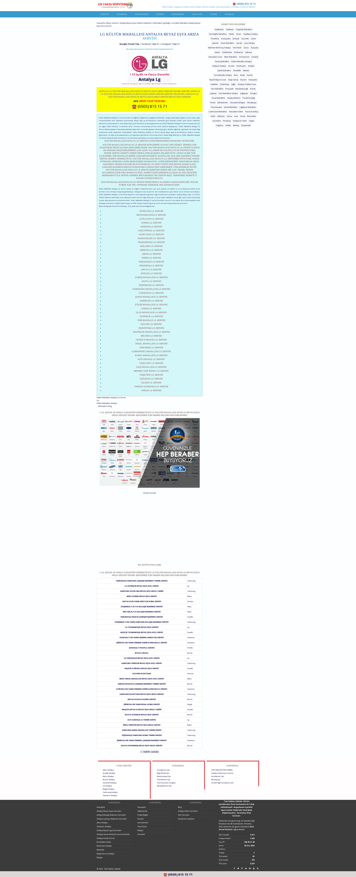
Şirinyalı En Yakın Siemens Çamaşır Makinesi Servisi (141, 740)
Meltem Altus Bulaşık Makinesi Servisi (142, 611)
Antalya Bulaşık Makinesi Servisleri (111, 815)
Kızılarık (255, 57)
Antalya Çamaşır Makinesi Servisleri (112, 819)
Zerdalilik (237, 70)
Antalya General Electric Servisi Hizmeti (113, 834)
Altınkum (221, 116)
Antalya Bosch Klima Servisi (142, 699)
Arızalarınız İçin (163, 770)
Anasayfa (104, 14)
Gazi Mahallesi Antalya (228, 93)
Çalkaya (248, 52)
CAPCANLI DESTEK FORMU (222, 770)
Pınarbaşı (227, 120)
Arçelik (190, 617)
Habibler (214, 84)
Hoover (190, 673)
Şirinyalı (236, 38)
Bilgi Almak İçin (163, 773)
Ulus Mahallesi (217, 88)
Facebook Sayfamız (247, 7)
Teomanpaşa (216, 107)
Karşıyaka (253, 79)
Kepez (217, 52)
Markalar (100, 849)
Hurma (250, 75)
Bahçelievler (222, 102)
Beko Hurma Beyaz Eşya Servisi (142, 596)
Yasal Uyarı (197, 14)
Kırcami (231, 66)
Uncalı (242, 116)
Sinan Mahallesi (227, 43)
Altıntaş (236, 125)
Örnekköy (215, 38)
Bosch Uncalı (141, 653)
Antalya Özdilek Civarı (247, 84)
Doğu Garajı (233, 79)
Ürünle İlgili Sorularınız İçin (222, 782)
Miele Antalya (167, 7)
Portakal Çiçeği (249, 98)
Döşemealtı (246, 125)
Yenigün (253, 93)
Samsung (191, 581)
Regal (189, 704)
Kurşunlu (254, 47)
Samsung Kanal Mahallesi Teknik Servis (141, 730)
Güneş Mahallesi (222, 61)
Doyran (243, 79)
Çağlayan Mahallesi (247, 107)
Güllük (228, 125)
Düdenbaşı (224, 84)
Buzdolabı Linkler (104, 842)
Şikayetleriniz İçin (164, 786)
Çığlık (233, 84)
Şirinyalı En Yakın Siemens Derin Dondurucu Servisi (141, 642)
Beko (189, 596)
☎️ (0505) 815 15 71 (149, 106)
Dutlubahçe (227, 52)
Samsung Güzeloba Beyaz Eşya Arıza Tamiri (141, 591)
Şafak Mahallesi (224, 70)
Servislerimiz (178, 14)
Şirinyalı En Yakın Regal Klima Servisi (142, 704)
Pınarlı (212, 102)
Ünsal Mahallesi (218, 98)
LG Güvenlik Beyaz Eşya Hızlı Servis (142, 586)
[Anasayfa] (115, 5)
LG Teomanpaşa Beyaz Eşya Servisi (141, 627)
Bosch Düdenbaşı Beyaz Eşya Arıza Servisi (141, 745)
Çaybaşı (213, 93)
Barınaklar (251, 116)
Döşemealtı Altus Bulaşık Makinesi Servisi (142, 606)
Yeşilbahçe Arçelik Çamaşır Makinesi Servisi (141, 617)
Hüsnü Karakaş (251, 111)
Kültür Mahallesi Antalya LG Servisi (111, 397)
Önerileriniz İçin (163, 779)
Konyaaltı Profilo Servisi (141, 648)
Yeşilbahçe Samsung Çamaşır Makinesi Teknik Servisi (141, 581)
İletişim (213, 14)
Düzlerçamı (241, 66)
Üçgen (251, 120)
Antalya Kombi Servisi (106, 838)
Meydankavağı (241, 88)
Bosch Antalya (195, 7)
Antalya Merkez (233, 98)
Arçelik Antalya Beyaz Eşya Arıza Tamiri (141, 709)
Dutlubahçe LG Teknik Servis (142, 720)
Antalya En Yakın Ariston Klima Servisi (141, 601)
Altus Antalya (108, 770)
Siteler (231, 34)
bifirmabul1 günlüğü (161, 23)
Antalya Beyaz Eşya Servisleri (109, 811)
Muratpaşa (251, 102)
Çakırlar (215, 43)
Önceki (146, 493)
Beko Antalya (108, 776)
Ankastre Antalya (104, 826)
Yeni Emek (237, 47)
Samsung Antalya (222, 7)
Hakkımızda (122, 14)
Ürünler (160, 14)
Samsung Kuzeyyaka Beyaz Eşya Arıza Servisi (142, 694)
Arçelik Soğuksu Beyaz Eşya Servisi (141, 668)
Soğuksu (219, 125)
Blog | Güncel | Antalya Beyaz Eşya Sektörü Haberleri (129, 23)
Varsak (239, 43)
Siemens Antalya (208, 7)
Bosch (189, 653)
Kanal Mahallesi (230, 107)
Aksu (236, 75)
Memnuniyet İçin (164, 776)
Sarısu (229, 116)
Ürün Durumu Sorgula (166, 782)
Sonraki (152, 493)
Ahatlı (242, 75)
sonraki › (155, 752)
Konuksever (244, 57)
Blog (180, 807)
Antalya (251, 66)
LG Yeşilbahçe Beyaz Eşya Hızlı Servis (142, 658)
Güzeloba (216, 120)
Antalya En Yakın (240, 120)
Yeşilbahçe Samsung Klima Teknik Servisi (142, 735)
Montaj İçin (215, 779)
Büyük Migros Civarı (218, 79)
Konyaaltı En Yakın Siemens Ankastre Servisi (142, 637)
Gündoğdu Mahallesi (218, 34)
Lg (158, 79)
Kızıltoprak (238, 52)
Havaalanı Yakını (236, 111)
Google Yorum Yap (129, 43)
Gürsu (246, 47)
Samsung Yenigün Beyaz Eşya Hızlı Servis (141, 663)
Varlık (213, 116)
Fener (238, 34)
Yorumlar (229, 14)
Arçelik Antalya (109, 773)
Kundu (253, 88)
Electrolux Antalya (104, 846)
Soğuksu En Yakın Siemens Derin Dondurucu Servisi (141, 689)
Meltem (246, 70)
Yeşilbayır (230, 29)
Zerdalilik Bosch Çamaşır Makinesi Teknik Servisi (142, 684)
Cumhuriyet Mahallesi (218, 111)
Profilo (190, 648)
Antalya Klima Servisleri (188, 811)
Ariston (190, 601)
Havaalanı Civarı (215, 57)
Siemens (191, 637)
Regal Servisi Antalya (105, 853)
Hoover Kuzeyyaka (141, 673)
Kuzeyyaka (226, 38)
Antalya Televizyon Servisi (222, 773)
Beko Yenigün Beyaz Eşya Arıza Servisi (141, 725)
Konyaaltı (229, 88)
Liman (253, 38)
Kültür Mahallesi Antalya (107, 403)
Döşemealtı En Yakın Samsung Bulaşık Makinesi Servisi (142, 622)
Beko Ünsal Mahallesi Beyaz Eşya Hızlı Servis (141, 678)
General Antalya (110, 782)
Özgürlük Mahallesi (244, 29)
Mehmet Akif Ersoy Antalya (219, 47)
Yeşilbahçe (219, 29)
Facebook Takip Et (150, 43)
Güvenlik (245, 38)
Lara (236, 116)
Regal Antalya (108, 789)
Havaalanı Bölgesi (237, 102)
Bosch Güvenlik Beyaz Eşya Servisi (142, 714)
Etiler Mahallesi (230, 57)
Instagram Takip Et (170, 43)
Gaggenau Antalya (181, 7)
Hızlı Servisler (183, 815)
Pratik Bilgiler (142, 14)
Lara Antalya (249, 43)
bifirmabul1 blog (105, 406)
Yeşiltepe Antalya (250, 34)
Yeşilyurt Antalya (219, 66)
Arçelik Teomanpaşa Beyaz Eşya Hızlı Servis (141, 632)
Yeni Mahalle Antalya (223, 75)
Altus (189, 606)
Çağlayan (244, 93)
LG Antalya (235, 7)
